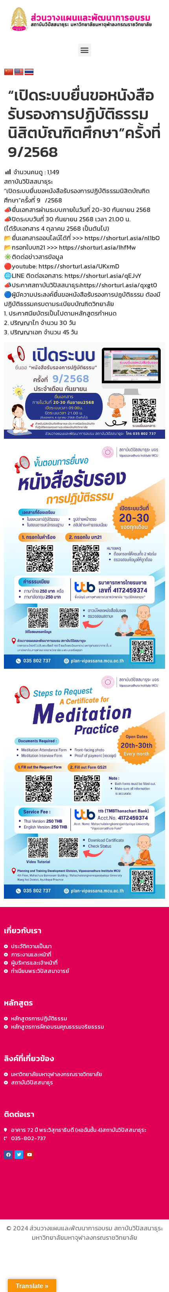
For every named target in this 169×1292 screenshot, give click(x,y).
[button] (84, 50)
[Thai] (29, 72)
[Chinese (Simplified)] (8, 72)
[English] (19, 72)
